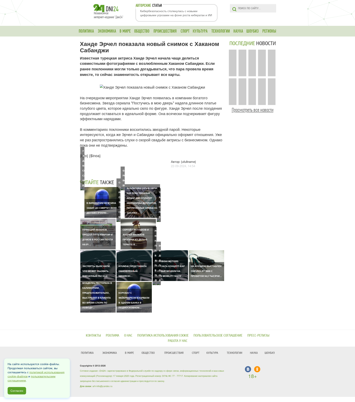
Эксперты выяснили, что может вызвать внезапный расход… (96, 271)
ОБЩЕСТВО (141, 31)
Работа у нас (177, 341)
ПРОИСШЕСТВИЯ (165, 31)
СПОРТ (185, 31)
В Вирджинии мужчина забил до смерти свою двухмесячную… (101, 207)
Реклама (112, 335)
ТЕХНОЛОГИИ (220, 31)
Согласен (16, 390)
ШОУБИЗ (252, 31)
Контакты (93, 335)
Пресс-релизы (258, 335)
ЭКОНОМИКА (107, 31)
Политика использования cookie (163, 335)
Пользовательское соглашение (218, 335)
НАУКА (238, 31)
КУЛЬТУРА (200, 31)
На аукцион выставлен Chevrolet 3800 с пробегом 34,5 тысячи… (206, 271)
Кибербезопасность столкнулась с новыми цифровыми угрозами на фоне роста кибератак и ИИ (176, 13)
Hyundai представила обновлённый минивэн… (133, 271)
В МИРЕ (125, 31)
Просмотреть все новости (252, 110)
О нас (128, 335)
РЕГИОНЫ (269, 31)
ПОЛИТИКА (86, 31)
